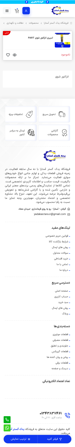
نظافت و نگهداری (15, 23)
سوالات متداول (60, 253)
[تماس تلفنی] (7, 419)
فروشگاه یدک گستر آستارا (56, 23)
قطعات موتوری (60, 334)
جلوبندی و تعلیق (59, 346)
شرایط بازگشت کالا (58, 242)
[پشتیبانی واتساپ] (7, 427)
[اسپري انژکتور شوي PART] (62, 40)
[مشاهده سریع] (14, 54)
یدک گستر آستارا (15, 429)
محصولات (34, 23)
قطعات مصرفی (60, 340)
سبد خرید (63, 302)
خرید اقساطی (61, 259)
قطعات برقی (62, 363)
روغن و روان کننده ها (57, 357)
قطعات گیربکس (60, 351)
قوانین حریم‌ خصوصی (57, 236)
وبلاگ (65, 314)
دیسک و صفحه (60, 369)
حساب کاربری (61, 297)
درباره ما (64, 270)
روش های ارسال (60, 247)
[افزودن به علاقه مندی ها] (8, 54)
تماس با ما (62, 264)
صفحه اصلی (61, 291)
